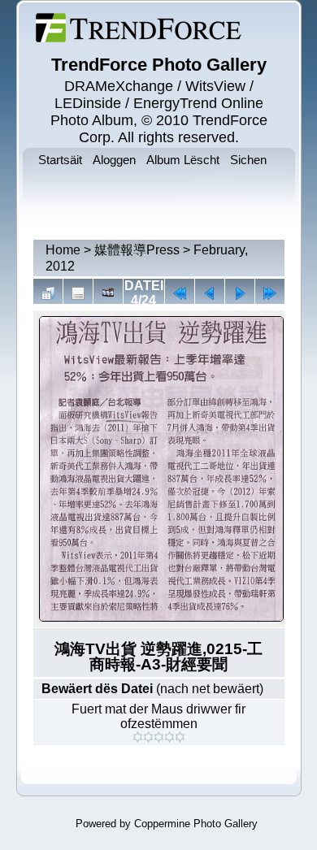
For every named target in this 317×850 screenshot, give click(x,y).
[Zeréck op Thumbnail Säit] (48, 293)
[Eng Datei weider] (209, 293)
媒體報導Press (137, 250)
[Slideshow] (108, 293)
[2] (148, 737)
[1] (137, 737)
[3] (159, 737)
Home (63, 250)
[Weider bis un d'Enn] (269, 293)
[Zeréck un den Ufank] (179, 293)
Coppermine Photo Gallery (196, 823)
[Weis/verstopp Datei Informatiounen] (78, 293)
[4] (169, 737)
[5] (180, 737)
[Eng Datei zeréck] (239, 293)
